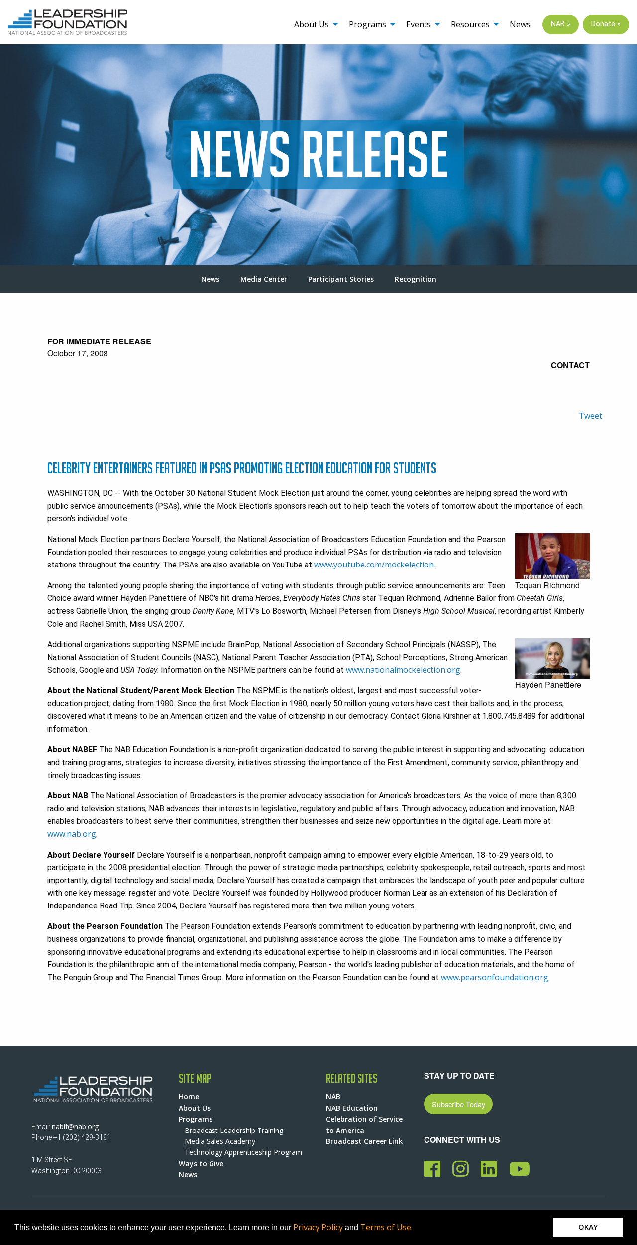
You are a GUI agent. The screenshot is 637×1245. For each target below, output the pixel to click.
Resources (470, 24)
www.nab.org (71, 833)
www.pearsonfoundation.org (494, 977)
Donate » (606, 24)
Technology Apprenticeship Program (243, 1152)
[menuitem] (313, 24)
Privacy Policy (318, 1227)
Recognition (415, 279)
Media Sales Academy (220, 1141)
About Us (311, 24)
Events (418, 24)
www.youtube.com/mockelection (374, 564)
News (520, 24)
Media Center (263, 279)
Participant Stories (341, 279)
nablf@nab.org (75, 1126)
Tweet (590, 415)
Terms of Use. (386, 1227)
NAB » (560, 24)
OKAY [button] (588, 1227)
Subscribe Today (458, 1104)
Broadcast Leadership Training (234, 1130)
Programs (367, 24)
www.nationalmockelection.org (403, 669)
